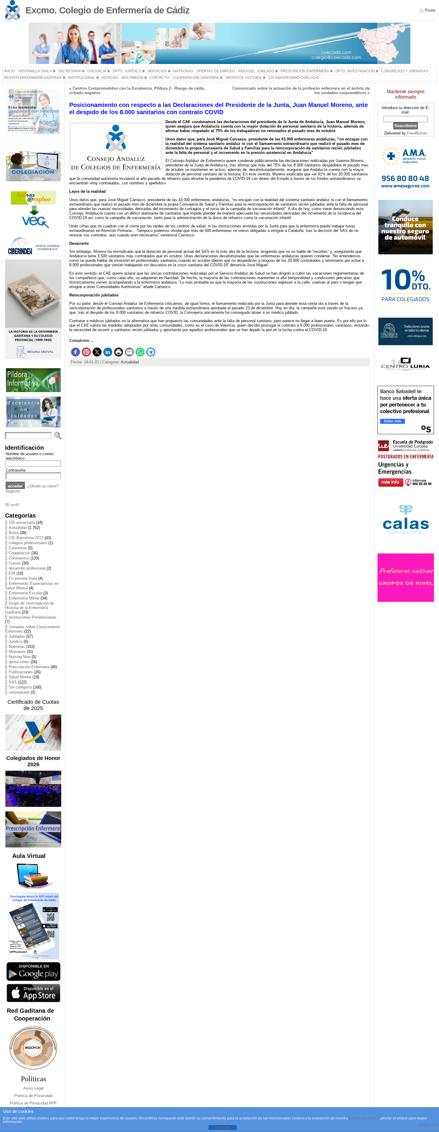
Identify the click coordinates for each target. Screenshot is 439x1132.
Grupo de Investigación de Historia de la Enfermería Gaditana (29, 607)
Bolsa (14, 532)
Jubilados (17, 636)
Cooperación (19, 553)
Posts (430, 10)
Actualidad (18, 527)
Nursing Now (19, 656)
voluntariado (19, 692)
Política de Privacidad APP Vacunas (33, 1105)
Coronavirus (19, 558)
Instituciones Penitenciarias (32, 617)
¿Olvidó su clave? (43, 486)
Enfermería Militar (24, 598)
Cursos (15, 563)
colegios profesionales (28, 543)
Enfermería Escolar (25, 593)
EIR (12, 573)
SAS (13, 682)
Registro (13, 491)
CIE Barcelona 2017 (26, 538)
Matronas (17, 646)
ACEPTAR (222, 1128)
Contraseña (15, 470)
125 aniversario (22, 522)
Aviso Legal (33, 1088)
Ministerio (17, 651)
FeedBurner (417, 133)
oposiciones (19, 662)
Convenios (18, 548)
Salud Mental (20, 677)
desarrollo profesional (27, 568)
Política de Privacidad (33, 1095)
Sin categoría (20, 687)
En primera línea (23, 578)
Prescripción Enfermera (29, 667)
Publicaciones (21, 672)
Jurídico (15, 641)
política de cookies (364, 1118)
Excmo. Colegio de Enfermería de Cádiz (107, 10)
